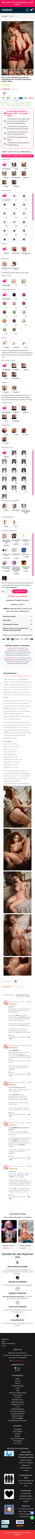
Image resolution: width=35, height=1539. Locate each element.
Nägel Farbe (6, 275)
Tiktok (18, 1370)
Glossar (17, 1406)
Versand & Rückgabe (17, 1386)
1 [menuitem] (15, 1204)
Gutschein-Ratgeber (17, 1418)
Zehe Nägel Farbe (8, 289)
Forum (3, 1346)
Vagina (4, 382)
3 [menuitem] (19, 1204)
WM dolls (17, 1436)
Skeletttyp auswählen (10, 500)
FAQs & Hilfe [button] (7, 620)
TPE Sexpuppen (17, 1441)
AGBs (17, 1390)
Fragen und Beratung (8, 1343)
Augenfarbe (6, 190)
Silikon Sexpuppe (17, 1431)
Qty (2, 591)
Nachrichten (5, 1339)
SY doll (11, 16)
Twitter (18, 1368)
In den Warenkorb (19, 591)
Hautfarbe (5, 159)
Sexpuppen (4, 16)
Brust (4, 337)
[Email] (32, 1513)
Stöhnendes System (17, 1399)
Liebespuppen (17, 1429)
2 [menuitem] (17, 1204)
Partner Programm (17, 1395)
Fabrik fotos (17, 1397)
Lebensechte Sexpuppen (17, 1438)
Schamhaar (6, 425)
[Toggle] (32, 1522)
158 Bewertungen (17, 987)
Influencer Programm (17, 1416)
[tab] (17, 616)
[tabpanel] (17, 1101)
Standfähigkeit (7, 517)
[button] (31, 45)
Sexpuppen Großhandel (17, 1413)
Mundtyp (5, 258)
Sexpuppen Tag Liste (17, 1404)
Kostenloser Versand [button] (9, 616)
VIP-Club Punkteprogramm (17, 1411)
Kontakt (17, 1388)
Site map (17, 1381)
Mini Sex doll (17, 1443)
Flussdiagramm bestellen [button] (10, 624)
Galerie (18, 1379)
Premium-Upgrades (9, 530)
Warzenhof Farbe (8, 360)
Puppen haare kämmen (17, 1402)
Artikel (3, 1341)
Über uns (17, 1383)
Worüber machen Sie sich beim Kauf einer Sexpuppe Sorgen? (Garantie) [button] (15, 629)
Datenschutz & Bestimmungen (17, 1392)
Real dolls (17, 1434)
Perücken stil (7, 447)
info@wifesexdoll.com (11, 2)
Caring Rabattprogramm (17, 1409)
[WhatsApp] (32, 1518)
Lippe (4, 243)
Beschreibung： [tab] (11, 673)
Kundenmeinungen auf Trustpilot (17, 1420)
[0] (31, 10)
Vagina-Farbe (7, 402)
